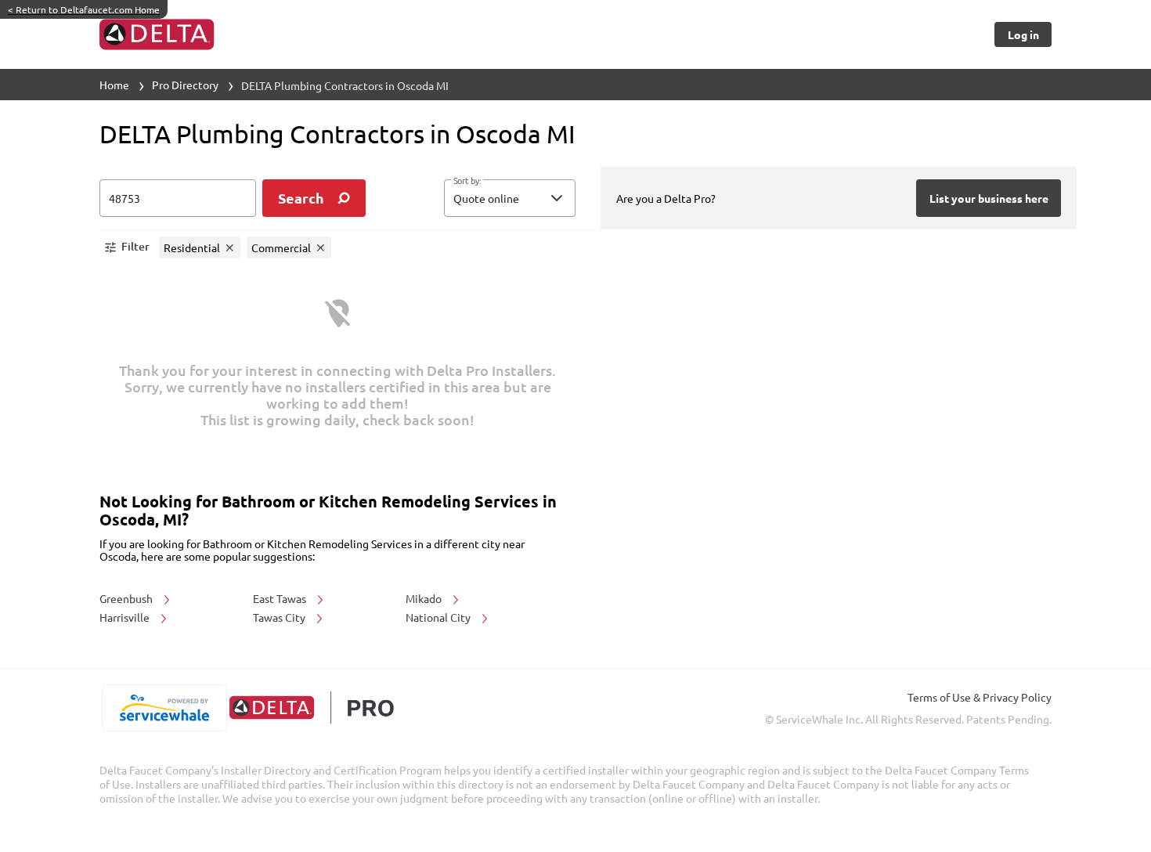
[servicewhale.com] (164, 707)
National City (439, 617)
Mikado (425, 598)
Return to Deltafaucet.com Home (84, 9)
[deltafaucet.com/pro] (311, 707)
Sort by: (467, 180)
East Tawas (280, 598)
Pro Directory (185, 85)
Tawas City (280, 617)
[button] (510, 198)
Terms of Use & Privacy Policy (979, 697)
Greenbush (127, 598)
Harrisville (125, 617)
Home (114, 85)
